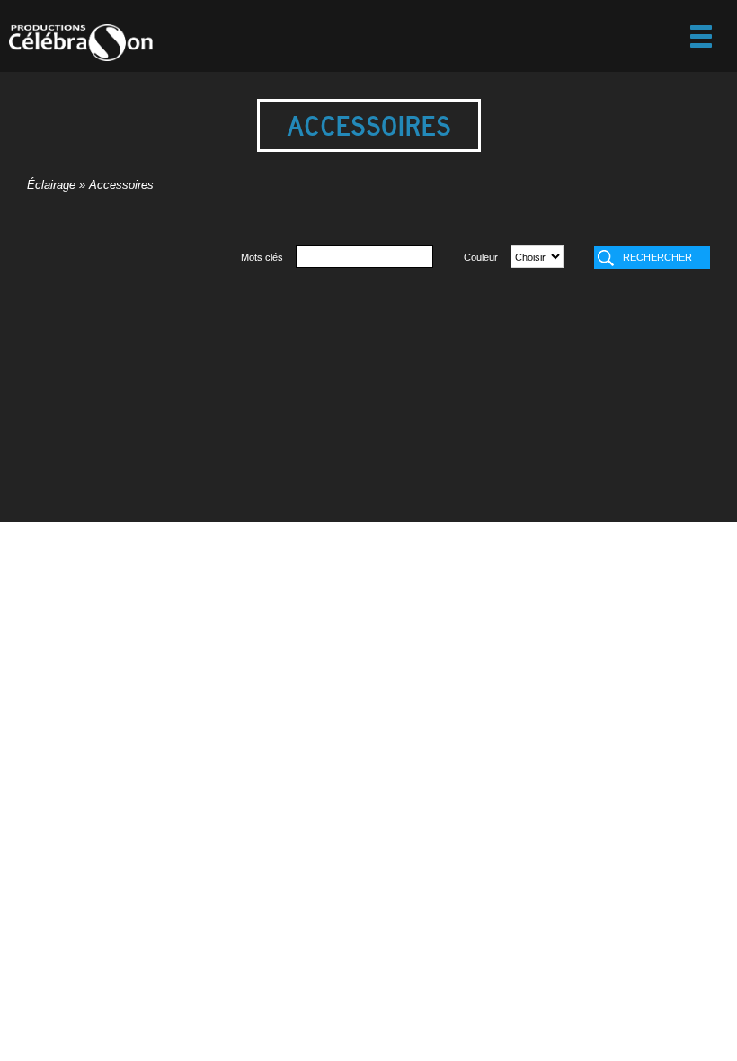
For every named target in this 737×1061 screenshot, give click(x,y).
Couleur (481, 257)
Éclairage (51, 185)
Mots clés (262, 257)
